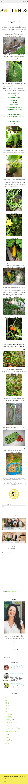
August (8, 720)
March (7, 739)
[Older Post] (25, 588)
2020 (6, 699)
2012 (6, 708)
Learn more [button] (20, 778)
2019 (6, 700)
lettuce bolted (17, 86)
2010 (6, 711)
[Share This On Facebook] (11, 546)
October (8, 717)
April (7, 737)
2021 (6, 697)
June (7, 734)
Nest (18, 548)
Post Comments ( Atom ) (14, 591)
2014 (6, 705)
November (8, 716)
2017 (6, 702)
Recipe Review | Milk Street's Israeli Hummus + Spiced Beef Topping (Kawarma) (17, 675)
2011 (6, 710)
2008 (6, 743)
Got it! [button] (4, 781)
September (9, 719)
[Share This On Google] (16, 546)
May (7, 735)
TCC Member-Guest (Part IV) (13, 728)
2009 (6, 713)
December (8, 714)
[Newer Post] (3, 588)
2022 (6, 696)
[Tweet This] (13, 546)
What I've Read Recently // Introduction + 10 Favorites (16, 684)
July (7, 732)
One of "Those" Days (11, 725)
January (8, 742)
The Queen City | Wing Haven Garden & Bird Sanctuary (17, 666)
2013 (6, 706)
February (8, 740)
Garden (14, 548)
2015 (6, 703)
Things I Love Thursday (11, 722)
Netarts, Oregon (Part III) (12, 731)
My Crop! (8, 729)
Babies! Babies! (9, 723)
